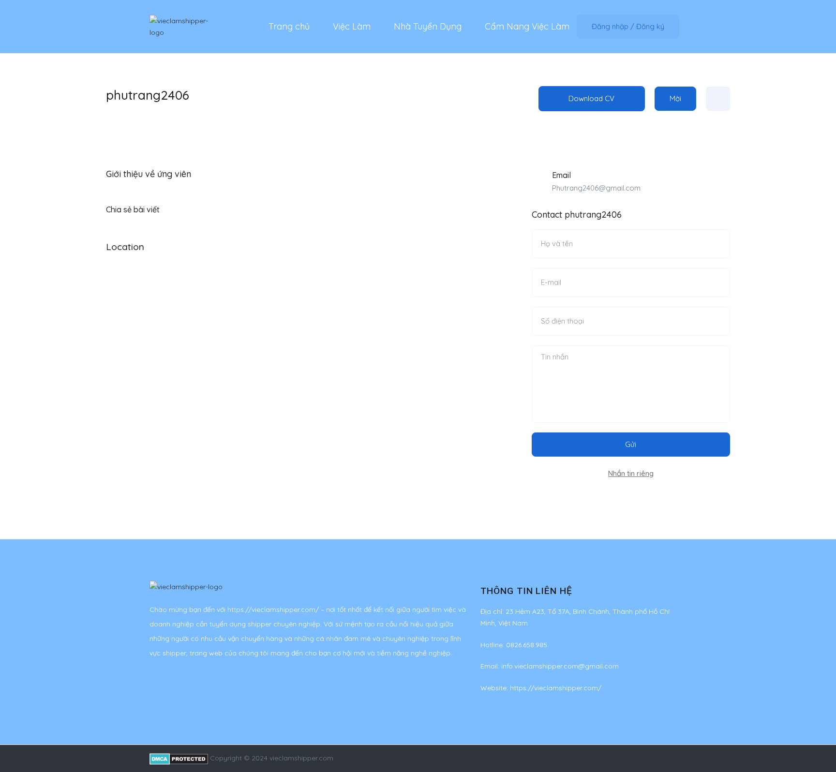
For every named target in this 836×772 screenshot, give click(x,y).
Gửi (630, 444)
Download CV (591, 98)
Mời (675, 98)
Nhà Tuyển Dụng (428, 26)
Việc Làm (352, 26)
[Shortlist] (718, 99)
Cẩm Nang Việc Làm (527, 26)
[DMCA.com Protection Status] (178, 758)
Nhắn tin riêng (631, 473)
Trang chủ (289, 26)
